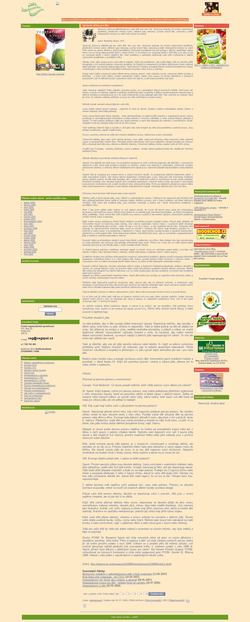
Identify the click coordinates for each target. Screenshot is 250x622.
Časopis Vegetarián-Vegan (36, 383)
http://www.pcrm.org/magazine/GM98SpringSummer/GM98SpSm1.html (130, 564)
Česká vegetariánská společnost (39, 385)
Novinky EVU (30, 365)
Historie (160, 20)
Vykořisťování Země (204, 251)
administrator (96, 600)
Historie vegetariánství (34, 390)
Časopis (97, 20)
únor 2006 (28, 245)
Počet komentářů (153, 600)
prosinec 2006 (30, 228)
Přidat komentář (176, 600)
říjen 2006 (28, 230)
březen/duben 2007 (33, 221)
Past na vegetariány (33, 395)
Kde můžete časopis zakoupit (50, 74)
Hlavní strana (68, 20)
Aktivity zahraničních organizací (39, 362)
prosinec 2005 (30, 249)
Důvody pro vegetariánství (36, 388)
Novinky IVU (30, 368)
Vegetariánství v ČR (33, 378)
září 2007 (28, 214)
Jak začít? (131, 20)
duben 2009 (29, 202)
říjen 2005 (28, 254)
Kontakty (184, 20)
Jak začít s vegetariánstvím (37, 393)
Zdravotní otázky (84, 20)
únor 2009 (28, 207)
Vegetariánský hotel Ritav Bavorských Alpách (211, 389)
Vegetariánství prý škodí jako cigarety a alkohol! (109, 579)
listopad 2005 (30, 252)
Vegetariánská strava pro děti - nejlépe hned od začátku (113, 582)
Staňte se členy (211, 14)
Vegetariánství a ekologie (36, 375)
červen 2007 (30, 216)
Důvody (121, 20)
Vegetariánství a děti (94, 585)
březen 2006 (30, 242)
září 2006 (28, 233)
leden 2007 (29, 226)
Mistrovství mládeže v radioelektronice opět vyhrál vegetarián (117, 574)
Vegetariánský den (146, 20)
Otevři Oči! (29, 373)
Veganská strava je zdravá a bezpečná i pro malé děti (207, 197)
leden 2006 (29, 247)
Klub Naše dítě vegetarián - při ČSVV (103, 576)
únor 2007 (28, 223)
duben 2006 (29, 240)
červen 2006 (30, 235)
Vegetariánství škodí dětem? (207, 214)
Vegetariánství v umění (35, 380)
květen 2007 (30, 219)
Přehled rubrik (172, 20)
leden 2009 (29, 209)
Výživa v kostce (109, 20)
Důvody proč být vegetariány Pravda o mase (211, 355)
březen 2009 (30, 205)
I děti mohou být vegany (205, 207)
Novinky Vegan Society (35, 370)
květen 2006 (30, 238)
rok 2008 (28, 212)
